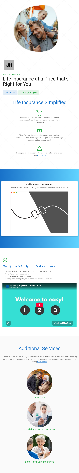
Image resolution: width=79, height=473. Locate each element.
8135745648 (42, 362)
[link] (39, 151)
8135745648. (42, 155)
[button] (39, 117)
